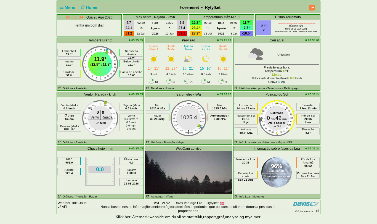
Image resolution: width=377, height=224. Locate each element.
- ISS (289, 142)
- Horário (168, 88)
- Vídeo (169, 196)
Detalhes (155, 88)
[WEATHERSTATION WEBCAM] (188, 172)
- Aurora (256, 142)
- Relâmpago (290, 88)
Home (92, 7)
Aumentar (156, 196)
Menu (70, 7)
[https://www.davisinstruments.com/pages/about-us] (306, 203)
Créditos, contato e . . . (305, 211)
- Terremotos (274, 88)
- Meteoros (268, 142)
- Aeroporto (258, 88)
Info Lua (244, 142)
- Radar (92, 196)
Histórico (244, 88)
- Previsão (80, 88)
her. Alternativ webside (144, 217)
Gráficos (67, 88)
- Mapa (180, 142)
